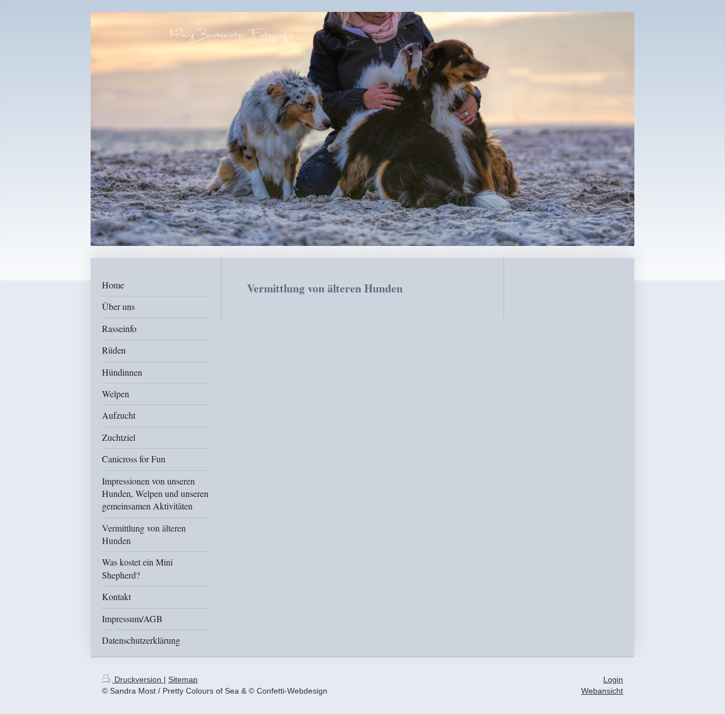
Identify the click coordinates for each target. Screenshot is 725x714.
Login (613, 679)
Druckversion (138, 679)
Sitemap (183, 679)
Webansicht (602, 690)
